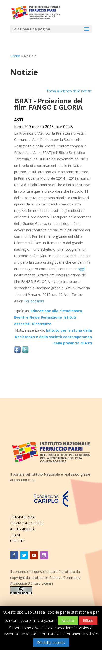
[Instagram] (44, 555)
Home (15, 55)
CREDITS (17, 540)
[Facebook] (14, 555)
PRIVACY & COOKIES (27, 523)
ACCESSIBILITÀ (22, 529)
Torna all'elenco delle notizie (69, 91)
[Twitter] (24, 555)
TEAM (15, 535)
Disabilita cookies (51, 642)
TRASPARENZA (22, 517)
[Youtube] (34, 555)
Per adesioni (34, 301)
